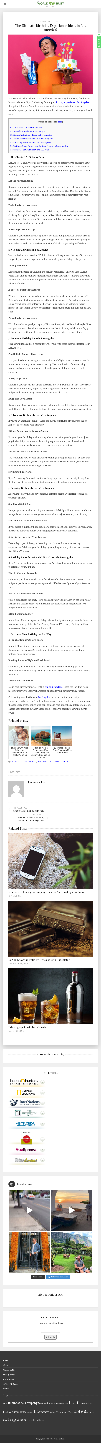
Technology (62, 1412)
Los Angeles (44, 697)
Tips (70, 1412)
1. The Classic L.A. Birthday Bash (26, 127)
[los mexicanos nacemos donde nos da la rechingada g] (71, 1252)
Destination (44, 1403)
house (23, 1411)
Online (52, 1412)
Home (5, 1360)
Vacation (22, 1419)
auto (5, 1403)
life (37, 1411)
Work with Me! (9, 1370)
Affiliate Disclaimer (11, 1384)
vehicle (31, 1420)
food (66, 1403)
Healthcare (86, 1403)
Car (22, 1403)
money (45, 1412)
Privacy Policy (8, 1374)
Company (31, 1403)
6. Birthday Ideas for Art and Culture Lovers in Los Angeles (39, 146)
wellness (40, 1420)
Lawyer (30, 1412)
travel (57, 762)
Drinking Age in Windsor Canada (27, 1027)
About (5, 1365)
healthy (7, 1412)
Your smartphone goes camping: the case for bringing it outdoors (46, 892)
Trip (65, 762)
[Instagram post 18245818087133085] (71, 1210)
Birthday (17, 762)
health (75, 1402)
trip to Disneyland (54, 686)
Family (61, 1403)
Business (14, 1403)
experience (30, 762)
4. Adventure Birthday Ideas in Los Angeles (31, 138)
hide (60, 122)
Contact (6, 1389)
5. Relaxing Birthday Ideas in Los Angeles (30, 142)
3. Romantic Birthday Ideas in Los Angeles (31, 135)
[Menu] (5, 4)
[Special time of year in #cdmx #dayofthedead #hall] (29, 1252)
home (15, 1412)
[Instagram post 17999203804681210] (29, 1210)
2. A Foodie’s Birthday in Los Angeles (28, 131)
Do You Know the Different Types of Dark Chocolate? (39, 959)
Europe (54, 1403)
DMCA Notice (8, 1379)
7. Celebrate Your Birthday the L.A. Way (29, 149)
